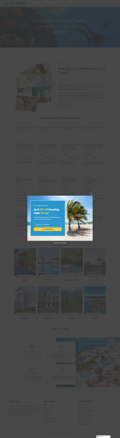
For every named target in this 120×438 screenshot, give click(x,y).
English (101, 436)
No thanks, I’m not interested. (60, 243)
